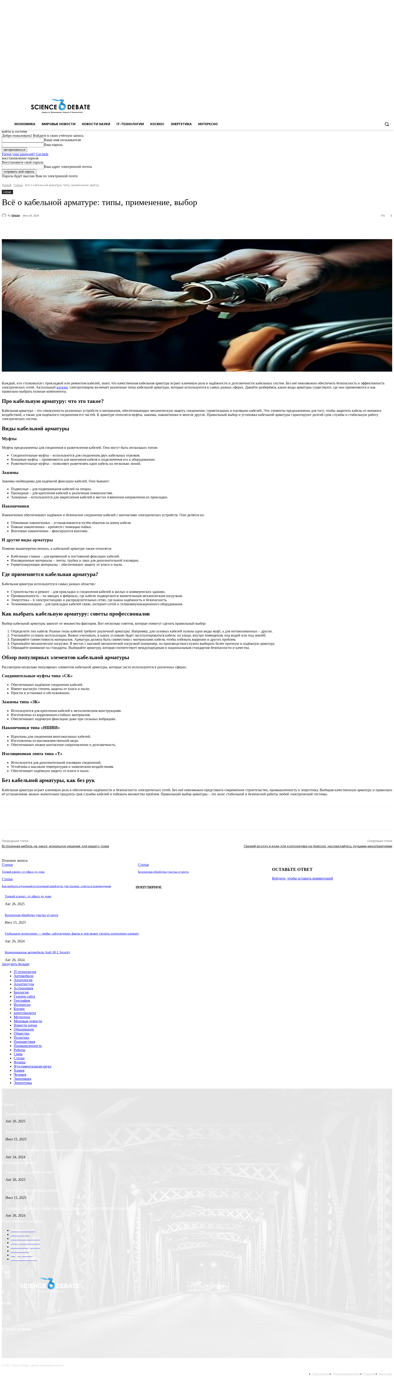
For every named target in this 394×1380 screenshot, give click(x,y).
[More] (118, 227)
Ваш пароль (53, 145)
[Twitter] (377, 86)
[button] (386, 124)
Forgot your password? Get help (25, 154)
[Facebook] (370, 86)
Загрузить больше (15, 964)
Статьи (18, 185)
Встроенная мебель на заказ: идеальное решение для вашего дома (55, 846)
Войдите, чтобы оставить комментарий (302, 878)
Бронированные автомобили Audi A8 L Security (37, 952)
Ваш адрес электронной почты (68, 167)
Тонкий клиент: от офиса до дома (23, 871)
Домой (6, 185)
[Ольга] (5, 215)
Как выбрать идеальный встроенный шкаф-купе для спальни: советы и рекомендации (56, 886)
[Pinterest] (85, 227)
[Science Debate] (60, 106)
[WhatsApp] (101, 227)
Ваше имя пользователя (62, 140)
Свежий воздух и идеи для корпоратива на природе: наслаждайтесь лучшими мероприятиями (318, 846)
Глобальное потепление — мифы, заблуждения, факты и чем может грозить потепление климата (72, 933)
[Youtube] (389, 86)
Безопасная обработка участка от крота (163, 871)
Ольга (15, 215)
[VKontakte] (383, 86)
